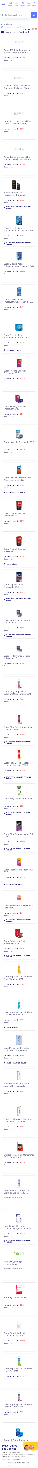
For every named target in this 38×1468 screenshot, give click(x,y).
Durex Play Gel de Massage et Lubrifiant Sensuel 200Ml (18, 764)
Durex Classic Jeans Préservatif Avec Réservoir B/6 (19, 300)
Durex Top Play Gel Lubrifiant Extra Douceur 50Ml (18, 1013)
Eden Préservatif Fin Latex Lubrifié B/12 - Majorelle (17, 1049)
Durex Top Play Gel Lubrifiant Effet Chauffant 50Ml (18, 978)
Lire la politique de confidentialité (11, 1459)
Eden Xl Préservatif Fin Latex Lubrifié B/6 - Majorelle (18, 1120)
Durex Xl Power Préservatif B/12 (17, 1441)
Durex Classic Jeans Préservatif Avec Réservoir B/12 (17, 229)
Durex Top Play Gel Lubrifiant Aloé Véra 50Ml (18, 1370)
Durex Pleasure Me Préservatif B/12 (19, 871)
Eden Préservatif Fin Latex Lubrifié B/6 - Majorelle (17, 1084)
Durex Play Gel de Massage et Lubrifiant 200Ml (18, 728)
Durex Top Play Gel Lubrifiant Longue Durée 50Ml (18, 1405)
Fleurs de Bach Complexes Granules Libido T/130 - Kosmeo (17, 1191)
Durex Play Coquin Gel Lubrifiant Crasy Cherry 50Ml (18, 692)
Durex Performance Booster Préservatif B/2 (17, 657)
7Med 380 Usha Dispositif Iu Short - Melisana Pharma (18, 122)
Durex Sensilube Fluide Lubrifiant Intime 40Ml (15, 1334)
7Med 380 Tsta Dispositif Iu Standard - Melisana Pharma (17, 87)
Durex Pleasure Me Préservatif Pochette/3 (19, 906)
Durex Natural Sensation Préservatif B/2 (15, 550)
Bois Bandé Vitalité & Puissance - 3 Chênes (14, 193)
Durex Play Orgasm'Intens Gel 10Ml (18, 835)
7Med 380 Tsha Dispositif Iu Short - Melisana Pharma (17, 51)
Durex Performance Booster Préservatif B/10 (17, 621)
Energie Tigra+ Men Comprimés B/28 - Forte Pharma (16, 1156)
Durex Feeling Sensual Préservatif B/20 (15, 407)
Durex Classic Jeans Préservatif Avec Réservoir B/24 (17, 265)
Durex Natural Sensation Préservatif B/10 (15, 514)
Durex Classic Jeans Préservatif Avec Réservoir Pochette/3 (17, 336)
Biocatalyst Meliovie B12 (16, 1297)
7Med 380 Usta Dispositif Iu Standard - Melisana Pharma (17, 158)
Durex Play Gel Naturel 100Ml (18, 798)
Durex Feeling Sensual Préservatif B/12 (15, 372)
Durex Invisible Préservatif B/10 (17, 443)
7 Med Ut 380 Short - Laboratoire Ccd (14, 1263)
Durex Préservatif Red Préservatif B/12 (14, 942)
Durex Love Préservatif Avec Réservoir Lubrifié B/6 (18, 479)
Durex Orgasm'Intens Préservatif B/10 (14, 586)
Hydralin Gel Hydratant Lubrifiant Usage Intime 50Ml (18, 1227)
